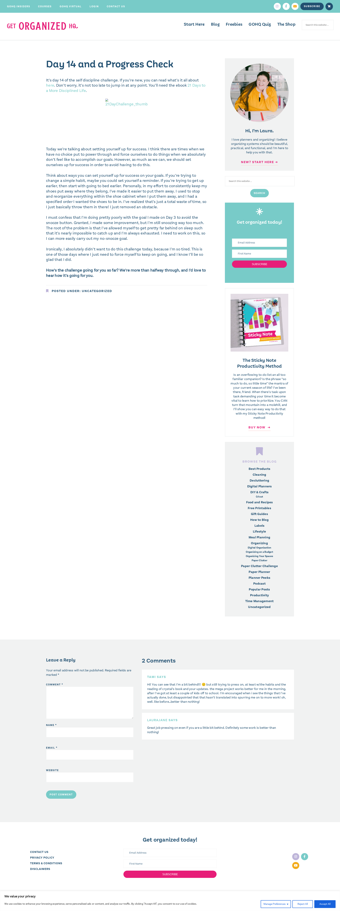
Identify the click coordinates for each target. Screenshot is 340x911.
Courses (45, 6)
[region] (170, 901)
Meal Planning (259, 537)
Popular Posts (259, 589)
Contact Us (116, 6)
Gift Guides (259, 514)
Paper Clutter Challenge (259, 566)
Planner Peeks (259, 577)
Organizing (259, 543)
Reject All (303, 904)
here (50, 85)
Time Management (259, 601)
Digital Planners (259, 486)
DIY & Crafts (259, 492)
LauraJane (157, 720)
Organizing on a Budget (259, 552)
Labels (259, 525)
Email (52, 747)
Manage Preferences (275, 904)
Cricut (259, 497)
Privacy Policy (42, 857)
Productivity (259, 595)
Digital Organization (259, 548)
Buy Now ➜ (259, 427)
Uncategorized (97, 291)
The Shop (286, 24)
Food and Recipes (259, 502)
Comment (54, 684)
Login (94, 6)
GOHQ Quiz (260, 24)
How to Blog (259, 519)
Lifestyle (259, 531)
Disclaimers (40, 869)
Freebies (234, 24)
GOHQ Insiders (18, 6)
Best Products (259, 468)
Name (51, 725)
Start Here (194, 24)
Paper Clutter (259, 560)
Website (52, 770)
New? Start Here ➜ (259, 162)
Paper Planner (259, 571)
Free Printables (259, 508)
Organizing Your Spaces (259, 556)
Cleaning (259, 474)
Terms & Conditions (46, 863)
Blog (215, 24)
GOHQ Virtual (71, 6)
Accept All (324, 904)
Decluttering (259, 480)
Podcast (259, 583)
